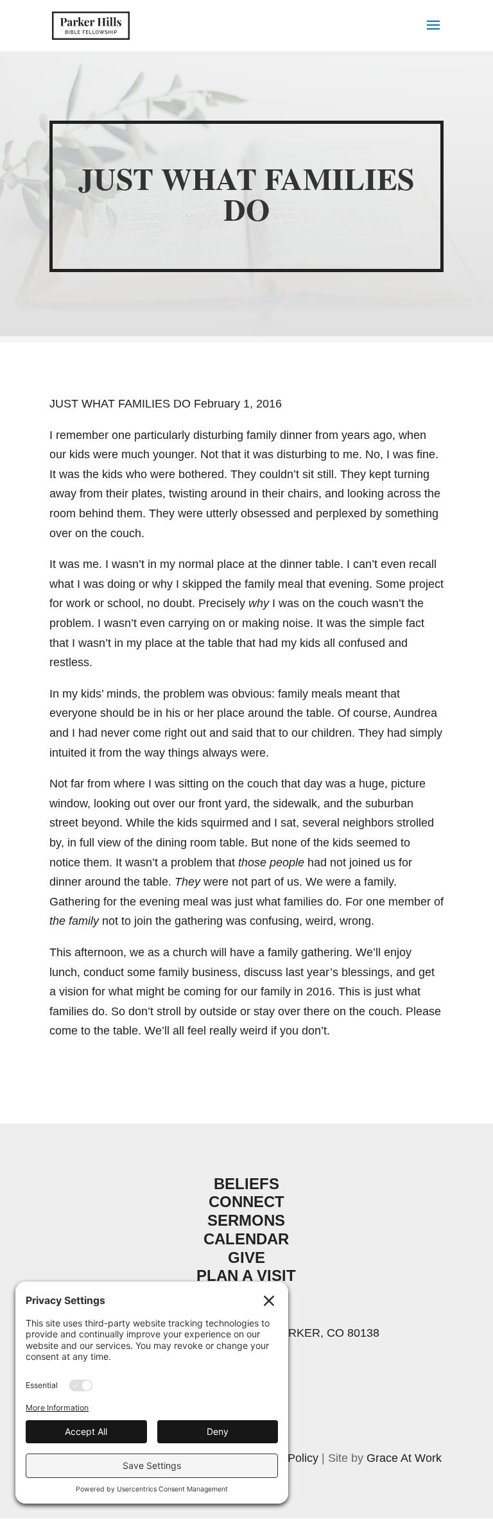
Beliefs (246, 1183)
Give (246, 1257)
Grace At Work (404, 1458)
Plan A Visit (246, 1275)
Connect (246, 1201)
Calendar (246, 1239)
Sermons (246, 1220)
